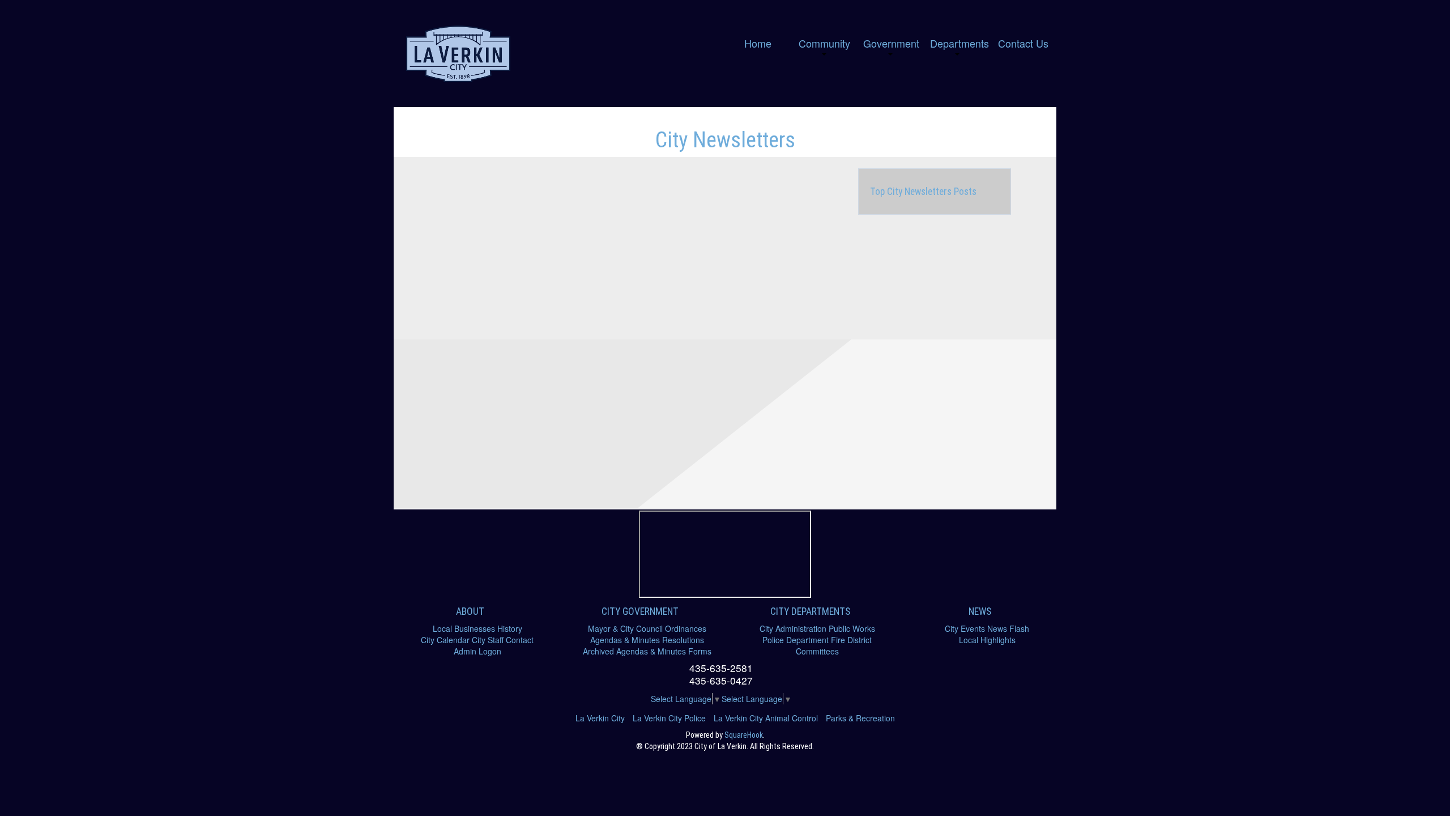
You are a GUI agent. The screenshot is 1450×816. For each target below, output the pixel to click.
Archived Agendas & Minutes (634, 651)
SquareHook (743, 735)
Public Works (852, 628)
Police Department (795, 639)
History (509, 628)
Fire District (851, 639)
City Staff (488, 639)
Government (891, 43)
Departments (959, 43)
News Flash (1008, 628)
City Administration (793, 628)
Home (757, 43)
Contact (520, 639)
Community (824, 43)
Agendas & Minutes (625, 639)
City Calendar (445, 639)
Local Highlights (987, 639)
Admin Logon (477, 651)
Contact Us (1023, 43)
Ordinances (685, 628)
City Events (965, 628)
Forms (699, 651)
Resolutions (683, 639)
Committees (817, 651)
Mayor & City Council (625, 628)
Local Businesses (464, 628)
